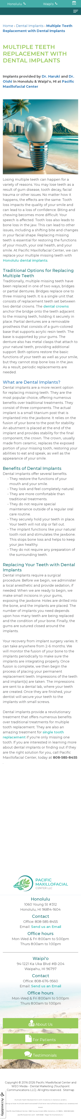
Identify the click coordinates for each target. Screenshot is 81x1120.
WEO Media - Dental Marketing (32, 1086)
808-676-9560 (46, 981)
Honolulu (14, 4)
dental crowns (56, 306)
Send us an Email (46, 927)
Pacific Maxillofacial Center (53, 1082)
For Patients (44, 1040)
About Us (43, 1024)
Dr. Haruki (51, 76)
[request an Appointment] (74, 3)
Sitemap (68, 1090)
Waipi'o (48, 4)
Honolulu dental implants (25, 260)
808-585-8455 (65, 757)
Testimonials (44, 1055)
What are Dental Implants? (31, 382)
